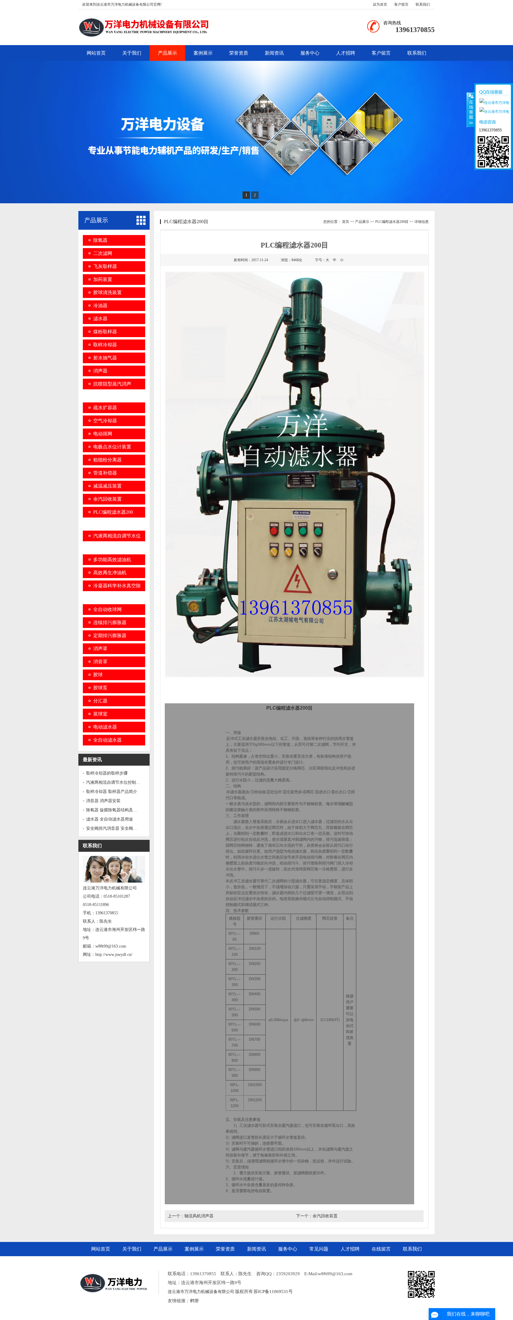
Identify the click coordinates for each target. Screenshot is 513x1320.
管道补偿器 (105, 472)
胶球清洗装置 (107, 292)
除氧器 (100, 240)
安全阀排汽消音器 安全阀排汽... (115, 828)
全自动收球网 (107, 609)
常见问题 (318, 1248)
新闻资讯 (274, 52)
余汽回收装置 (107, 499)
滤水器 (100, 318)
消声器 (100, 370)
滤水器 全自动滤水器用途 (109, 819)
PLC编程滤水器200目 (391, 222)
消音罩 (100, 661)
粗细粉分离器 (107, 459)
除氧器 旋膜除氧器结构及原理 (113, 810)
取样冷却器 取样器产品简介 (111, 791)
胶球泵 (100, 687)
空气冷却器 (105, 420)
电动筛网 (102, 433)
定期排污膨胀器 (109, 635)
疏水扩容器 (105, 407)
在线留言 (381, 1248)
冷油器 (100, 305)
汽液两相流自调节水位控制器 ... (115, 782)
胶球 (98, 674)
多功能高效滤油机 (112, 559)
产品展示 (167, 52)
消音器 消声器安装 (103, 801)
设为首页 (380, 4)
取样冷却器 (105, 344)
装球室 (100, 713)
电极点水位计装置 (112, 446)
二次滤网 (102, 253)
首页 (345, 222)
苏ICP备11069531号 (273, 1291)
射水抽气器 (105, 357)
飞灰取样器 (105, 266)
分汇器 (100, 700)
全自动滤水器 (107, 739)
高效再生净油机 (109, 572)
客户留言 (401, 4)
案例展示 (203, 52)
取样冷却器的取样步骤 (107, 773)
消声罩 (100, 648)
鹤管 (194, 1300)
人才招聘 (345, 52)
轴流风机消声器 (198, 1216)
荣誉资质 (238, 52)
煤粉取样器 (105, 331)
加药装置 (102, 279)
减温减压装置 (107, 485)
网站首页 (96, 52)
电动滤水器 (105, 726)
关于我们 (131, 52)
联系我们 (423, 4)
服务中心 (309, 52)
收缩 (470, 109)
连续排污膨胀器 (109, 622)
